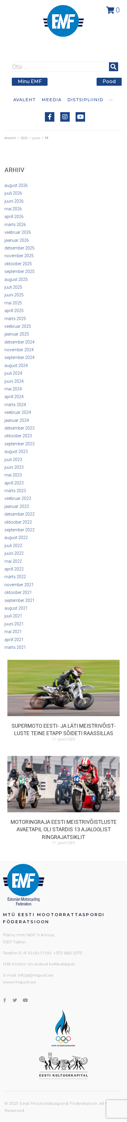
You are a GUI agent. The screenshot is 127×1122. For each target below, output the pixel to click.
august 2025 (16, 279)
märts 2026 (15, 224)
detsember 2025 (19, 248)
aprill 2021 (14, 639)
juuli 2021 (13, 616)
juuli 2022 (13, 545)
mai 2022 (13, 561)
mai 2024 (13, 389)
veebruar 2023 (17, 498)
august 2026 (16, 185)
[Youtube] (80, 117)
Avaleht (10, 138)
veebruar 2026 (17, 232)
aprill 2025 (14, 310)
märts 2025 (15, 318)
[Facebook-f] (49, 117)
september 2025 (19, 271)
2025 (23, 138)
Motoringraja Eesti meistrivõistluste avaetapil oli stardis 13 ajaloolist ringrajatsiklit (64, 829)
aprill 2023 (14, 483)
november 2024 (19, 349)
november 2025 (19, 255)
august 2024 (16, 365)
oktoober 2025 (18, 263)
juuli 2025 (13, 287)
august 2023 (16, 451)
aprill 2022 (14, 569)
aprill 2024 (14, 396)
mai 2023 (13, 475)
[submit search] (113, 66)
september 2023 (19, 443)
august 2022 (16, 537)
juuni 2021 (14, 624)
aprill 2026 (14, 216)
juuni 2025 (14, 295)
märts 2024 (15, 404)
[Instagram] (65, 117)
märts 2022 (15, 576)
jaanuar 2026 (16, 240)
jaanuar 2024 (16, 420)
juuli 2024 (13, 373)
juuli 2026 (13, 193)
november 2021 (19, 584)
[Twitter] (14, 1000)
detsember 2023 (19, 428)
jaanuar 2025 (16, 334)
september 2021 (19, 600)
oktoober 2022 (18, 522)
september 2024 (19, 357)
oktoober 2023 (18, 435)
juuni (36, 138)
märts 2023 (15, 490)
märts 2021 (15, 647)
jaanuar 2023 (16, 506)
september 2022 (19, 529)
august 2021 (16, 608)
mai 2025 (13, 303)
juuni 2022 (14, 553)
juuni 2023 (14, 467)
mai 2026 (13, 208)
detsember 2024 (19, 342)
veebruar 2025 (17, 326)
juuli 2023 (13, 459)
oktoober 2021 (18, 592)
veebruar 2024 (17, 412)
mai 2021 (13, 631)
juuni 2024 (14, 381)
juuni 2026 (14, 201)
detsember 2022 (19, 514)
